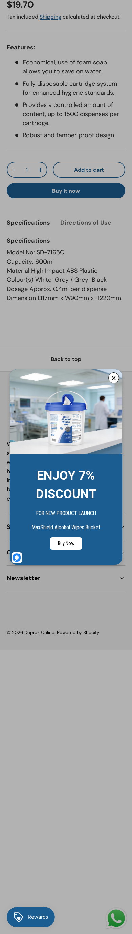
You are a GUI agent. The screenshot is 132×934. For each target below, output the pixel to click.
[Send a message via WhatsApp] (116, 918)
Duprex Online (39, 632)
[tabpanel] (66, 269)
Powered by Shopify (78, 632)
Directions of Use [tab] (85, 223)
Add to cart (89, 169)
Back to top (66, 359)
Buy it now (66, 190)
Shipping (50, 16)
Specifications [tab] (28, 223)
